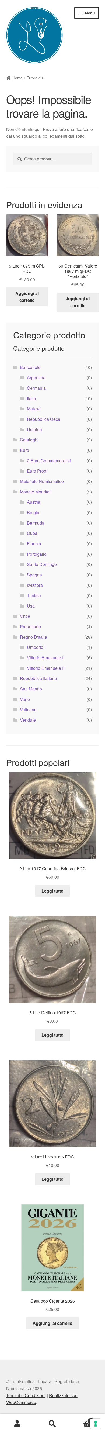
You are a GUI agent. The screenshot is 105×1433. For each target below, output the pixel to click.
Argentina (36, 377)
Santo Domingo (42, 564)
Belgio (33, 512)
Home (17, 78)
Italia (31, 398)
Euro (24, 450)
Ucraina (34, 429)
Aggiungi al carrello (27, 296)
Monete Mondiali (36, 492)
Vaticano (28, 709)
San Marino (31, 689)
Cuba (32, 533)
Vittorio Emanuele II (45, 658)
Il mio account (17, 1424)
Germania (36, 388)
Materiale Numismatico (42, 481)
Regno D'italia (33, 637)
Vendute (28, 720)
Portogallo (37, 554)
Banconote (30, 367)
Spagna (34, 575)
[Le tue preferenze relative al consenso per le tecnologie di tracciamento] (95, 1424)
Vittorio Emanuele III (46, 668)
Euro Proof (37, 471)
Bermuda (35, 523)
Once (25, 616)
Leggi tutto (52, 891)
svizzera (35, 585)
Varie (25, 699)
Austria (33, 502)
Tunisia (34, 595)
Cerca (52, 1424)
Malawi (34, 408)
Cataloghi (29, 440)
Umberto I (36, 647)
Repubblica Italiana (38, 678)
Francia (34, 543)
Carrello (81, 1419)
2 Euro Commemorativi (49, 461)
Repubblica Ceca (43, 419)
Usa (31, 606)
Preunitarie (30, 626)
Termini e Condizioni (26, 1395)
